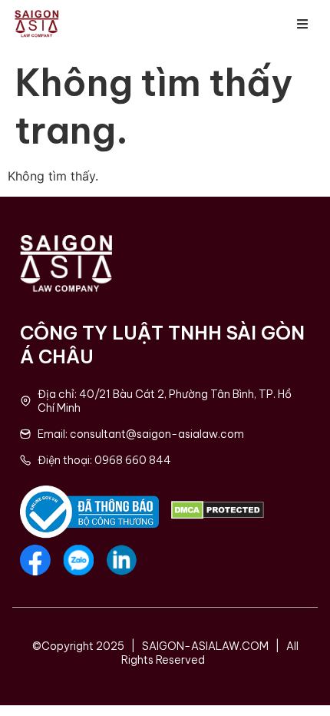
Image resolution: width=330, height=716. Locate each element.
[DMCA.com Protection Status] (217, 514)
